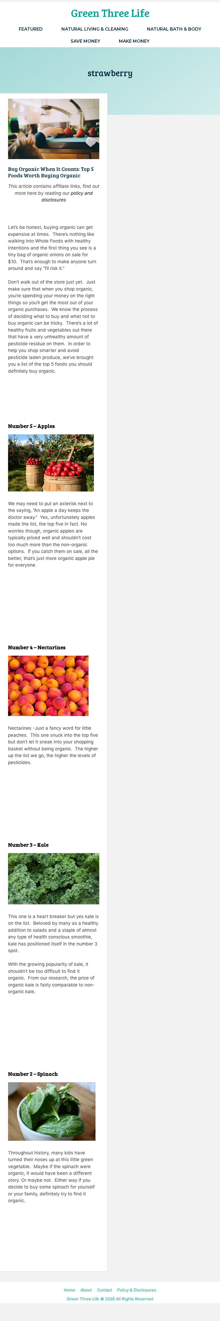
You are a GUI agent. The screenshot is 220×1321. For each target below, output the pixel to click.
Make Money (134, 41)
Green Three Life (110, 12)
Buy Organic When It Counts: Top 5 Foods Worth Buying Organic (51, 172)
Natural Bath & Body (174, 29)
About (86, 1290)
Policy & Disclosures (136, 1290)
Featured (31, 29)
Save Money (85, 41)
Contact (104, 1290)
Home (69, 1290)
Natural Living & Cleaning (94, 29)
